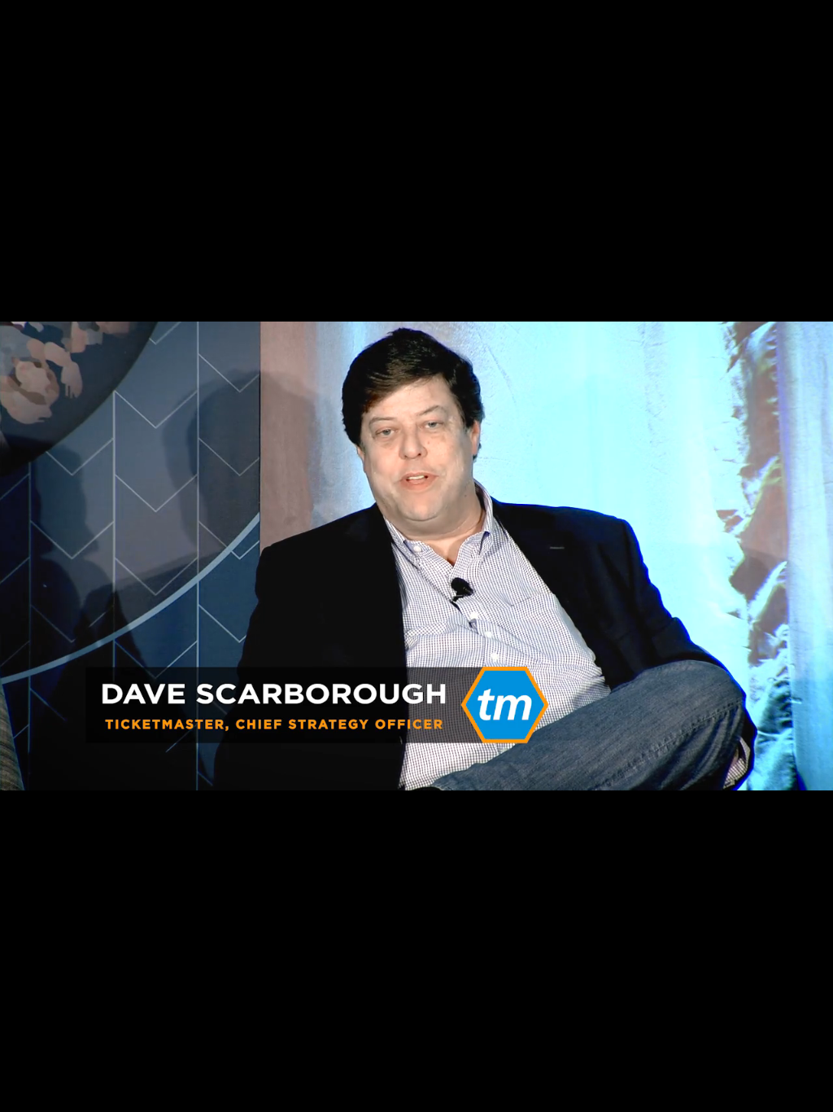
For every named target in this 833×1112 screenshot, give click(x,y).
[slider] (397, 1094)
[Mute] (727, 1094)
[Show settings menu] (769, 1094)
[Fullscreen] (812, 1094)
